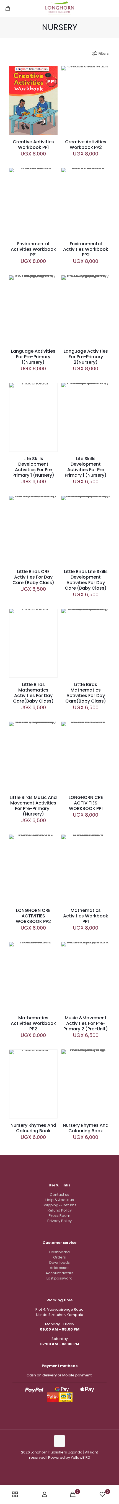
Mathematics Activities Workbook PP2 (33, 1023)
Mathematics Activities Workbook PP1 (85, 916)
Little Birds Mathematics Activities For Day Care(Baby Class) (33, 692)
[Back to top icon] (59, 1441)
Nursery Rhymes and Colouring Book (33, 1128)
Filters (104, 53)
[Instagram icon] (57, 1465)
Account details (60, 1273)
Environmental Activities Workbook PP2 (85, 249)
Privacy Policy (59, 1220)
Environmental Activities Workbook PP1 (33, 249)
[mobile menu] (111, 8)
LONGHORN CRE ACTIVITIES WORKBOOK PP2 (33, 916)
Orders (59, 1257)
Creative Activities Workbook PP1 (33, 145)
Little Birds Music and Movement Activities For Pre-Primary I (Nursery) (33, 805)
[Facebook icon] (51, 1465)
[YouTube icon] (62, 1465)
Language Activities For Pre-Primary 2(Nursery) (86, 356)
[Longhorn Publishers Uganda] (59, 8)
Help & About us (59, 1199)
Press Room (59, 1215)
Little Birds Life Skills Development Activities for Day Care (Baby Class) (86, 579)
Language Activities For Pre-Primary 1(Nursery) (33, 356)
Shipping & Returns (59, 1205)
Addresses (59, 1267)
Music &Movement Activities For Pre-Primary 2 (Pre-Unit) (85, 1023)
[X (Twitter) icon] (68, 1465)
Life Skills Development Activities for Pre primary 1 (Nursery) (33, 466)
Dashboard (59, 1252)
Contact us (59, 1194)
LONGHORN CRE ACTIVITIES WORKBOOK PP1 (86, 803)
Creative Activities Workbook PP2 (85, 145)
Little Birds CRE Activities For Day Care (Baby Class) (33, 577)
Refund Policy (60, 1210)
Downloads (59, 1262)
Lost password (59, 1278)
